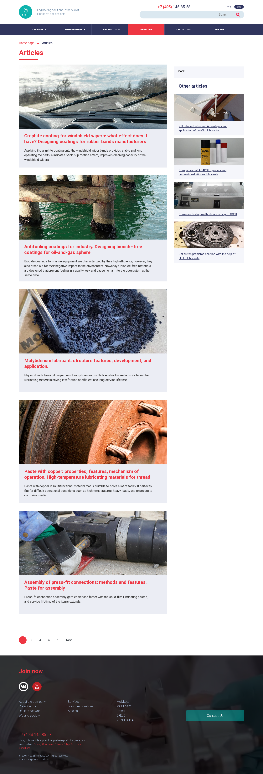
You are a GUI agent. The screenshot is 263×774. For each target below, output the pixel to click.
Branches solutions (80, 706)
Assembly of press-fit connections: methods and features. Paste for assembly (85, 585)
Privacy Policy (62, 744)
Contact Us (215, 715)
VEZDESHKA (125, 720)
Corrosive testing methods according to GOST (208, 214)
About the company (32, 701)
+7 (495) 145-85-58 (35, 734)
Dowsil (121, 711)
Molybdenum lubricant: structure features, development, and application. (87, 363)
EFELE (121, 715)
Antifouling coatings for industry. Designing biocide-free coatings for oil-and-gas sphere (83, 249)
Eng (239, 6)
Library (219, 29)
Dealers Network (30, 711)
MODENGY (124, 706)
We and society (29, 715)
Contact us (183, 29)
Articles (146, 29)
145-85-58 (174, 7)
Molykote (123, 701)
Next (69, 640)
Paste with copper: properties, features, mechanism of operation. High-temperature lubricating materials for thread (87, 474)
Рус (229, 6)
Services (74, 701)
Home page (26, 43)
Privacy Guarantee (44, 744)
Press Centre (27, 706)
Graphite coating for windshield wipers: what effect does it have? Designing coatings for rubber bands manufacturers (85, 138)
